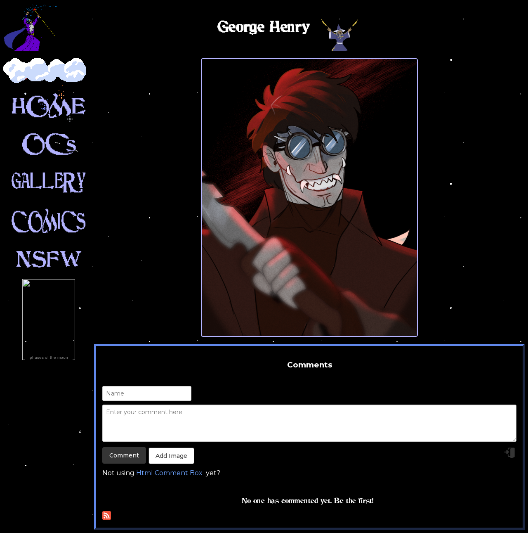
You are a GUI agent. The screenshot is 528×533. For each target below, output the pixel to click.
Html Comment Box (169, 473)
